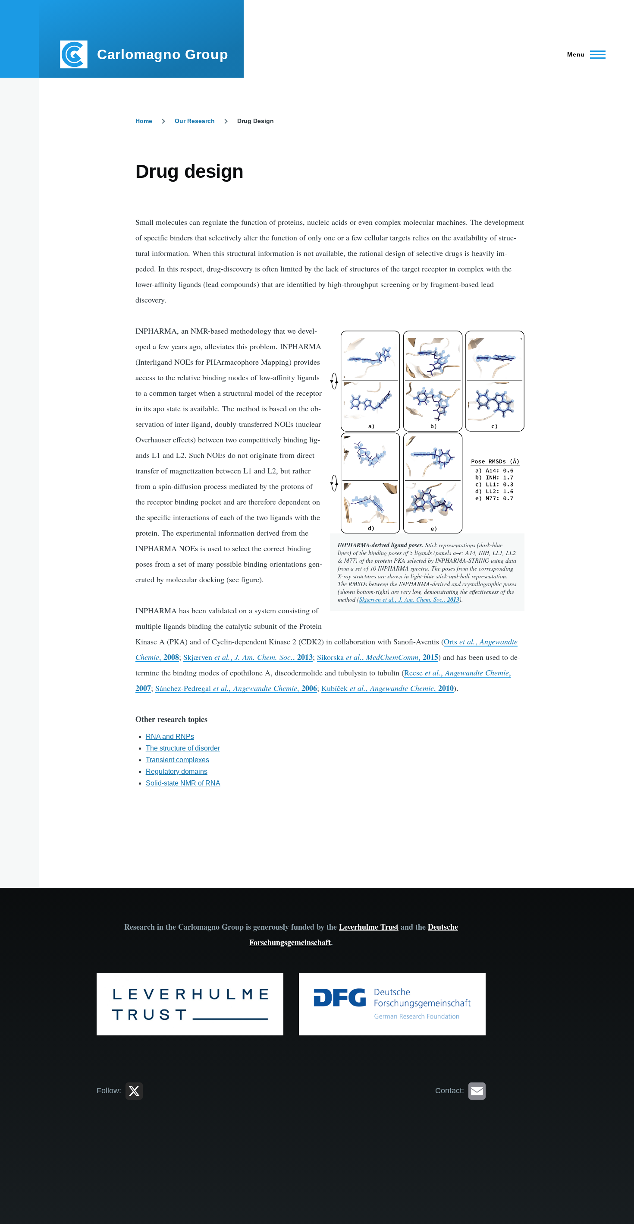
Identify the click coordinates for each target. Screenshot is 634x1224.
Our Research (195, 120)
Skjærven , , (248, 657)
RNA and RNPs (170, 736)
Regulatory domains (176, 771)
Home (143, 120)
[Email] (477, 1090)
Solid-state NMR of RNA (183, 783)
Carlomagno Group (162, 54)
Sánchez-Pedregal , (236, 688)
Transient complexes (177, 759)
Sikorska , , (377, 657)
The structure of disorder (183, 748)
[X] (134, 1090)
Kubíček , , (387, 688)
